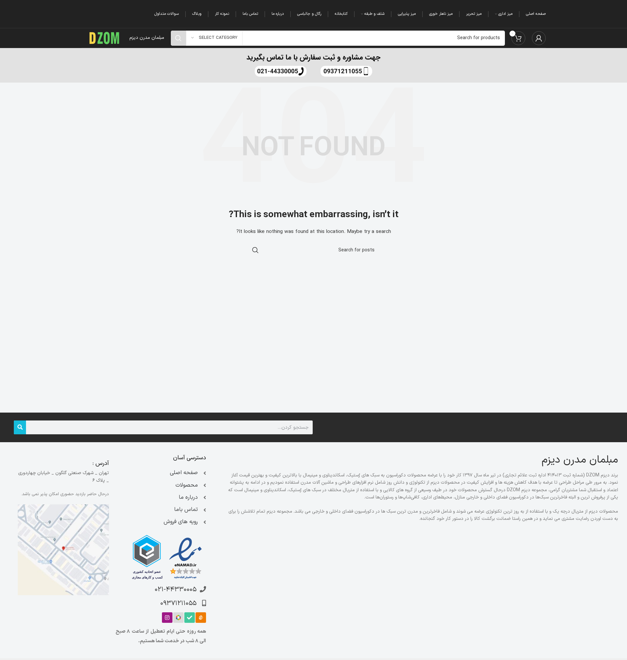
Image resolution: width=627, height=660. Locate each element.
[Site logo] (104, 37)
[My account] (539, 38)
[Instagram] (167, 617)
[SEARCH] (178, 38)
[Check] (189, 617)
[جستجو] (20, 427)
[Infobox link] (314, 65)
